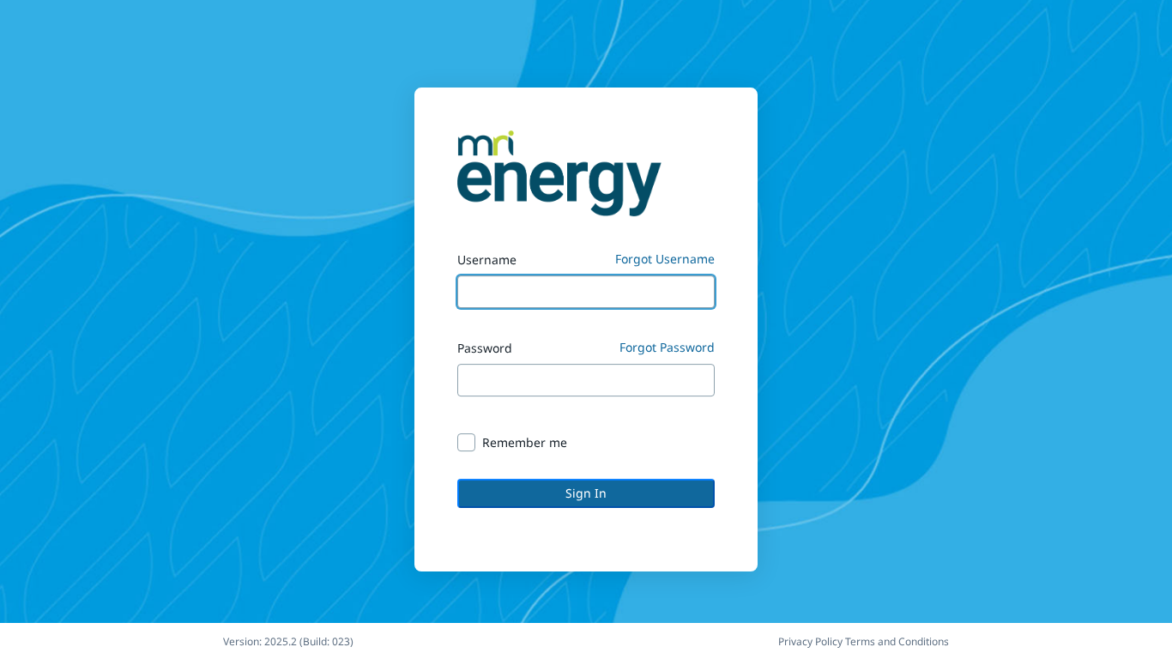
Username (487, 259)
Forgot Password (667, 347)
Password (484, 348)
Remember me (524, 442)
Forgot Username (665, 259)
